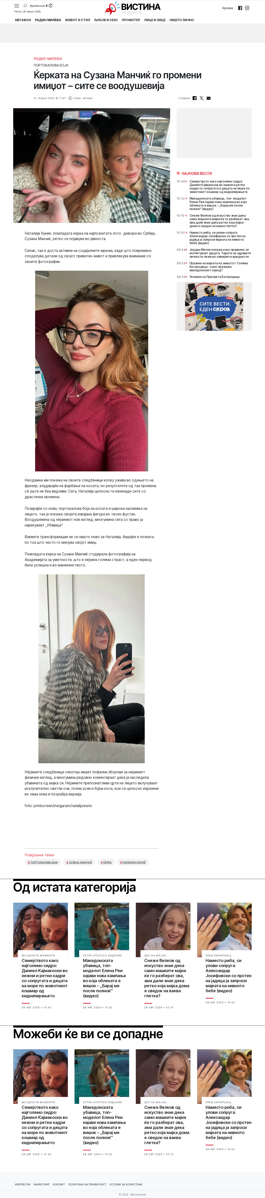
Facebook (194, 98)
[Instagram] (247, 8)
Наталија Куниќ (134, 862)
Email (208, 98)
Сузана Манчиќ (80, 862)
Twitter (201, 98)
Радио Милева (48, 59)
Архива (227, 8)
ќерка (107, 862)
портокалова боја (44, 862)
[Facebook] (240, 8)
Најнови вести (197, 173)
